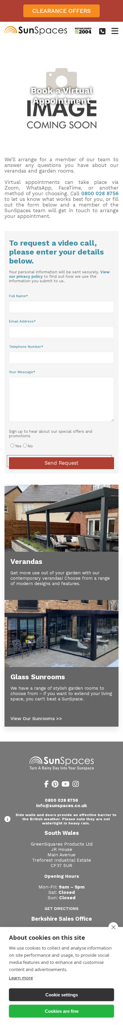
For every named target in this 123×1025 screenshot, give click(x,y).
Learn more (21, 978)
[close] (113, 927)
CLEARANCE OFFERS (61, 10)
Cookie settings (61, 994)
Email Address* (22, 321)
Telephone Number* (26, 347)
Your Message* (22, 372)
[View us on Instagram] (75, 785)
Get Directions (61, 908)
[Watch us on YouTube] (65, 785)
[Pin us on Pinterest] (55, 785)
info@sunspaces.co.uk (61, 805)
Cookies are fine (62, 1011)
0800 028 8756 (100, 193)
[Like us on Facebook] (46, 785)
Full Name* (18, 296)
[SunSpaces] (35, 34)
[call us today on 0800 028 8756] (102, 31)
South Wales (61, 833)
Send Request (62, 463)
